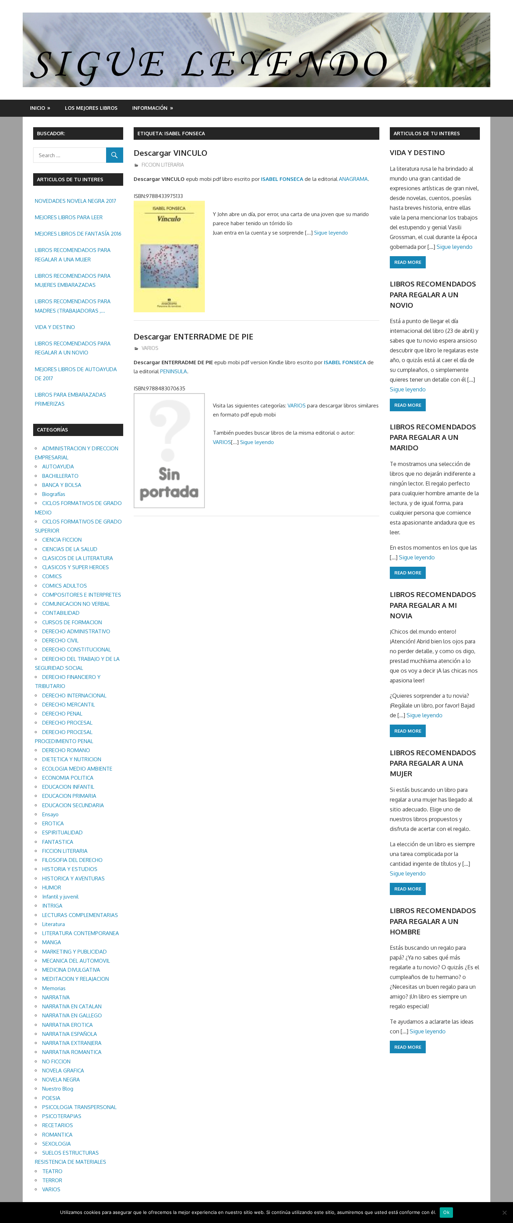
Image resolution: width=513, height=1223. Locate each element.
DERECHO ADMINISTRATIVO (76, 631)
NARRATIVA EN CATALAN (72, 1006)
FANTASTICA (57, 842)
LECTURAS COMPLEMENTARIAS (80, 915)
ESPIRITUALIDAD (62, 832)
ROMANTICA (57, 1134)
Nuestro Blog (57, 1088)
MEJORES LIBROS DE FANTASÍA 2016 (78, 233)
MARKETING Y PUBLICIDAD (74, 951)
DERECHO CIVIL (60, 640)
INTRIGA (52, 905)
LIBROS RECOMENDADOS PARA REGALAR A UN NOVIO (73, 348)
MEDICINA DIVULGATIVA (71, 969)
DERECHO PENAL (62, 713)
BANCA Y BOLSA (61, 485)
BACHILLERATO (60, 476)
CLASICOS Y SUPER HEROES (75, 567)
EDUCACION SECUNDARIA (73, 805)
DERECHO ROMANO (66, 750)
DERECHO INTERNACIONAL (74, 695)
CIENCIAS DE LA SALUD (69, 549)
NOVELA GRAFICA (63, 1070)
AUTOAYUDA (58, 466)
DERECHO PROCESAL (67, 722)
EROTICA (53, 823)
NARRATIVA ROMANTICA (72, 1052)
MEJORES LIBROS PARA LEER (69, 217)
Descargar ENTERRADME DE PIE (193, 336)
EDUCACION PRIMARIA (69, 796)
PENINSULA (173, 371)
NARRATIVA (56, 997)
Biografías (53, 494)
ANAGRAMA (353, 179)
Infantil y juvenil (60, 896)
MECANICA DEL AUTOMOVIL (76, 960)
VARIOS (150, 348)
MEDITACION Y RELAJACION (75, 979)
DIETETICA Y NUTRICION (71, 759)
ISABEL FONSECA (282, 179)
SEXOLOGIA (56, 1143)
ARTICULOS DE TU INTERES (427, 133)
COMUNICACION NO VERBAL (76, 604)
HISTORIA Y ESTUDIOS (69, 869)
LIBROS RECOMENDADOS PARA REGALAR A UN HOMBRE (433, 921)
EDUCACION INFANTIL (68, 787)
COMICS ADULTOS (64, 585)
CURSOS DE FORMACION (72, 622)
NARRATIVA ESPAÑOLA (69, 1034)
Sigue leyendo (331, 232)
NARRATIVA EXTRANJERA (72, 1043)
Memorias (54, 988)
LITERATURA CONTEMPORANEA (80, 933)
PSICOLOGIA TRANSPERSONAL (79, 1107)
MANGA (51, 942)
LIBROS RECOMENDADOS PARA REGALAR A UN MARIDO (433, 437)
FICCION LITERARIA (163, 165)
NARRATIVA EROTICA (67, 1025)
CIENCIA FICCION (62, 539)
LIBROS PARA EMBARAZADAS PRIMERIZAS (70, 399)
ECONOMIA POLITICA (68, 777)
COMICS (52, 576)
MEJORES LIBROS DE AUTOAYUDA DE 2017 (76, 374)
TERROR (52, 1180)
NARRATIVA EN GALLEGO (72, 1015)
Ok (446, 1212)
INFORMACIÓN (150, 108)
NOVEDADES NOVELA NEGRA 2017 (75, 201)
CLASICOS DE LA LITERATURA (77, 558)
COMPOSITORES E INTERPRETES (81, 594)
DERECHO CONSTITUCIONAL (76, 649)
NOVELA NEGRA (61, 1079)
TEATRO (52, 1171)
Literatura (53, 924)
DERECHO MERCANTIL (68, 704)
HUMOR (51, 887)
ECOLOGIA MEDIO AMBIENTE (77, 768)
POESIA (51, 1098)
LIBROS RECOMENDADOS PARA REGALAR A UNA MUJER (73, 254)
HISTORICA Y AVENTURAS (73, 878)
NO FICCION (56, 1061)
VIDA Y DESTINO (55, 327)
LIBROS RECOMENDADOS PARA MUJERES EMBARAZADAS (73, 280)
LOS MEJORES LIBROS (91, 108)
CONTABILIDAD (61, 613)
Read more (407, 262)
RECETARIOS (57, 1125)
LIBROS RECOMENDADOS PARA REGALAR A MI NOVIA (433, 605)
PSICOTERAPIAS (61, 1116)
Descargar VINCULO (170, 153)
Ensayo (50, 814)
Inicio (37, 108)
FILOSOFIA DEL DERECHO (72, 860)
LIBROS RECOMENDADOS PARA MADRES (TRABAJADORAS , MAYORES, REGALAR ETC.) (73, 306)
